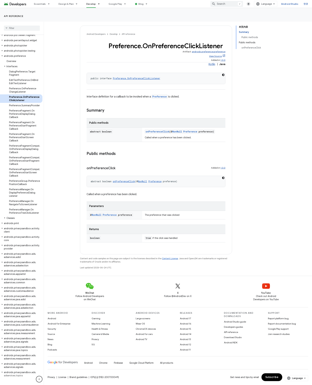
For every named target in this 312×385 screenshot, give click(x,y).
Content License (170, 258)
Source (51, 334)
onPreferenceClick (157, 131)
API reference (14, 16)
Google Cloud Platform (141, 362)
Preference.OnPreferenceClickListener (136, 78)
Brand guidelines (78, 377)
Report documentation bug (282, 323)
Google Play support (278, 328)
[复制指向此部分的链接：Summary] (107, 111)
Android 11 (185, 349)
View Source (215, 56)
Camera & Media (100, 334)
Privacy (95, 339)
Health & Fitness (100, 328)
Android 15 (185, 328)
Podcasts (52, 349)
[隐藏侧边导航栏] (39, 379)
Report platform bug (278, 318)
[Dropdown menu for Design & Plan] (78, 4)
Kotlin (211, 64)
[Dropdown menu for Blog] (147, 4)
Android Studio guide (235, 321)
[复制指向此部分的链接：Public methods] (119, 154)
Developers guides (233, 326)
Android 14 (185, 334)
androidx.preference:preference (208, 51)
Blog (140, 3)
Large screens (143, 318)
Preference (159, 96)
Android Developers (96, 34)
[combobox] (226, 4)
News (50, 339)
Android (52, 318)
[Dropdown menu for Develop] (100, 4)
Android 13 (185, 339)
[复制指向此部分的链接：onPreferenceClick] (118, 168)
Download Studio (233, 337)
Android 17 (185, 318)
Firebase (118, 362)
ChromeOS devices (146, 328)
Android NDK (230, 342)
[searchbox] (22, 28)
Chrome (103, 362)
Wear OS (140, 323)
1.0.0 (223, 60)
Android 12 (185, 344)
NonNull (177, 131)
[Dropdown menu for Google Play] (126, 4)
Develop (91, 3)
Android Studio (289, 3)
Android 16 (185, 323)
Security (52, 328)
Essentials (40, 3)
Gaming (96, 318)
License (62, 377)
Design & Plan (66, 3)
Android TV (141, 339)
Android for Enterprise (59, 323)
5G (93, 344)
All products (166, 362)
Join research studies (279, 334)
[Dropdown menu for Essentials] (50, 4)
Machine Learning (101, 323)
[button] (21, 35)
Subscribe (272, 377)
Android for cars (144, 334)
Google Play (115, 3)
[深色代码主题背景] (223, 75)
